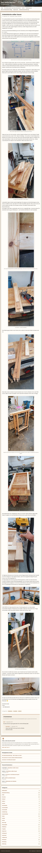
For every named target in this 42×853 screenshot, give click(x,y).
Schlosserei (4, 833)
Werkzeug (4, 841)
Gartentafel (4, 809)
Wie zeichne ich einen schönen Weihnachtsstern (12, 757)
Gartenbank (4, 805)
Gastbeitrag (4, 811)
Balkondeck (4, 790)
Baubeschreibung (5, 792)
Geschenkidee (5, 814)
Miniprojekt (12, 16)
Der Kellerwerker (8, 2)
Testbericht (4, 837)
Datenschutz (38, 850)
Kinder (3, 818)
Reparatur (4, 831)
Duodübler (15, 711)
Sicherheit (4, 835)
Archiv (23, 8)
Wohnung (4, 843)
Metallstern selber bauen (13, 767)
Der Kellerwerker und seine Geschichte (12, 8)
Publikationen (29, 8)
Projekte (15, 16)
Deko (3, 794)
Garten (3, 803)
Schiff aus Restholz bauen (10, 777)
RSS (30, 850)
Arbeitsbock (10, 711)
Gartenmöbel (5, 807)
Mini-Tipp (4, 822)
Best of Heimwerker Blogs (6, 9)
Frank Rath (8, 726)
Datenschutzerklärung (24, 9)
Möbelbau (4, 826)
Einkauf (3, 799)
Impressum (15, 9)
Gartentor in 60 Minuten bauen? (9, 759)
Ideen (3, 816)
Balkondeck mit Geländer (11, 781)
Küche (3, 820)
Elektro (3, 801)
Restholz (19, 711)
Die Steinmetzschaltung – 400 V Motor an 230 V (12, 755)
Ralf (4, 721)
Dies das (4, 796)
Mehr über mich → (6, 747)
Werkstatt (19, 16)
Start (2, 8)
